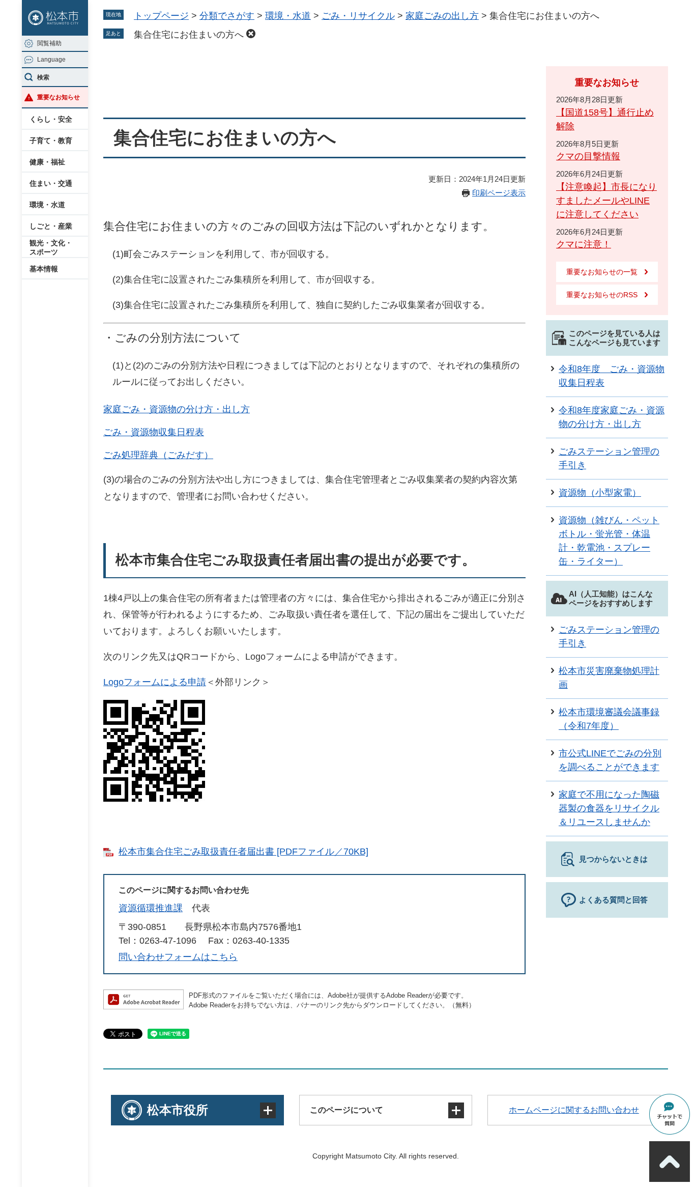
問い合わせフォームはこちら (178, 957)
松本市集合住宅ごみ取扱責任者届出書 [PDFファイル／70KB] (243, 851)
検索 (43, 77)
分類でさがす (226, 16)
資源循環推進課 (151, 908)
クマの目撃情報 (588, 156)
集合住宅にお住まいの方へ (189, 35)
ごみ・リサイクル (358, 16)
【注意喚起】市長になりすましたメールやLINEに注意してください (606, 200)
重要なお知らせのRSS (602, 295)
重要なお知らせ (58, 97)
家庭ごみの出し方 (442, 16)
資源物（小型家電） (600, 493)
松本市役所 (177, 1110)
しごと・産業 (51, 226)
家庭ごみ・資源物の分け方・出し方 (176, 409)
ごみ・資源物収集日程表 (153, 432)
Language (51, 59)
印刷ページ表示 (499, 192)
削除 (250, 33)
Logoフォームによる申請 (154, 682)
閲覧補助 (49, 43)
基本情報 (44, 269)
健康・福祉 (47, 162)
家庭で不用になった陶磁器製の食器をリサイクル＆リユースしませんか (609, 808)
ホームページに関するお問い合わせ (574, 1110)
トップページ (161, 16)
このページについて (346, 1110)
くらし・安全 (51, 119)
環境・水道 (47, 205)
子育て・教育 (51, 140)
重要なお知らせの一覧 (602, 272)
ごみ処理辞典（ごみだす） (158, 455)
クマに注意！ (583, 244)
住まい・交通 (51, 183)
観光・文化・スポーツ (51, 247)
